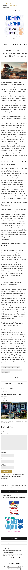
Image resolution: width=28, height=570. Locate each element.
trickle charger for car (16, 369)
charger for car (5, 369)
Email (3, 459)
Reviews (5, 5)
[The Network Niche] (14, 524)
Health (16, 3)
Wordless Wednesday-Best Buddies (11, 394)
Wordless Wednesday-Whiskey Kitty (11, 399)
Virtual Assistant (13, 555)
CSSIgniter (21, 566)
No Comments (17, 59)
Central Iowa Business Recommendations (12, 550)
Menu (5, 44)
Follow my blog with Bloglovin (14, 487)
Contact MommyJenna (7, 552)
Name (3, 452)
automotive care (6, 367)
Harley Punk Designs (7, 495)
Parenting (10, 2)
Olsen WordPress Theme (10, 566)
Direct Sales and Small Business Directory (12, 554)
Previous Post (7, 383)
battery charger (15, 367)
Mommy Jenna (14, 563)
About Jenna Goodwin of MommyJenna (12, 9)
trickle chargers (5, 372)
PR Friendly (6, 7)
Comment (4, 434)
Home (3, 2)
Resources (13, 5)
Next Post (20, 383)
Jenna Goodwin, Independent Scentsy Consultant (14, 497)
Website (3, 465)
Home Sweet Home (8, 3)
